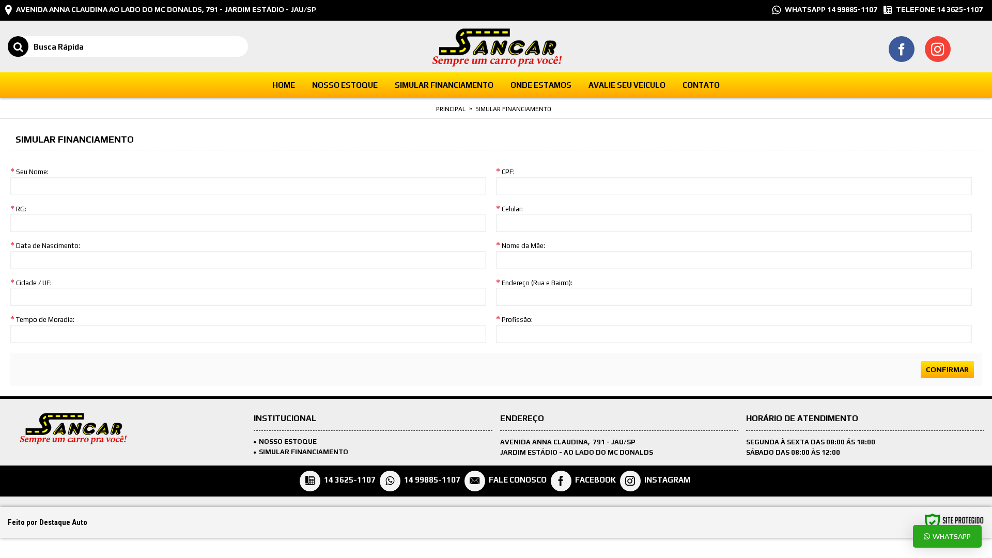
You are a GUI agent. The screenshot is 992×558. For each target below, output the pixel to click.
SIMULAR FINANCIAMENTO (303, 452)
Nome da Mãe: (523, 246)
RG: (21, 209)
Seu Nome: (32, 172)
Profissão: (517, 319)
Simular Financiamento (513, 109)
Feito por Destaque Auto (47, 522)
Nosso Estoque (288, 441)
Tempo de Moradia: (45, 319)
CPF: (508, 172)
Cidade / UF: (34, 283)
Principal (451, 109)
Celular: (512, 209)
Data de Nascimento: (48, 246)
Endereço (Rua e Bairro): (537, 283)
